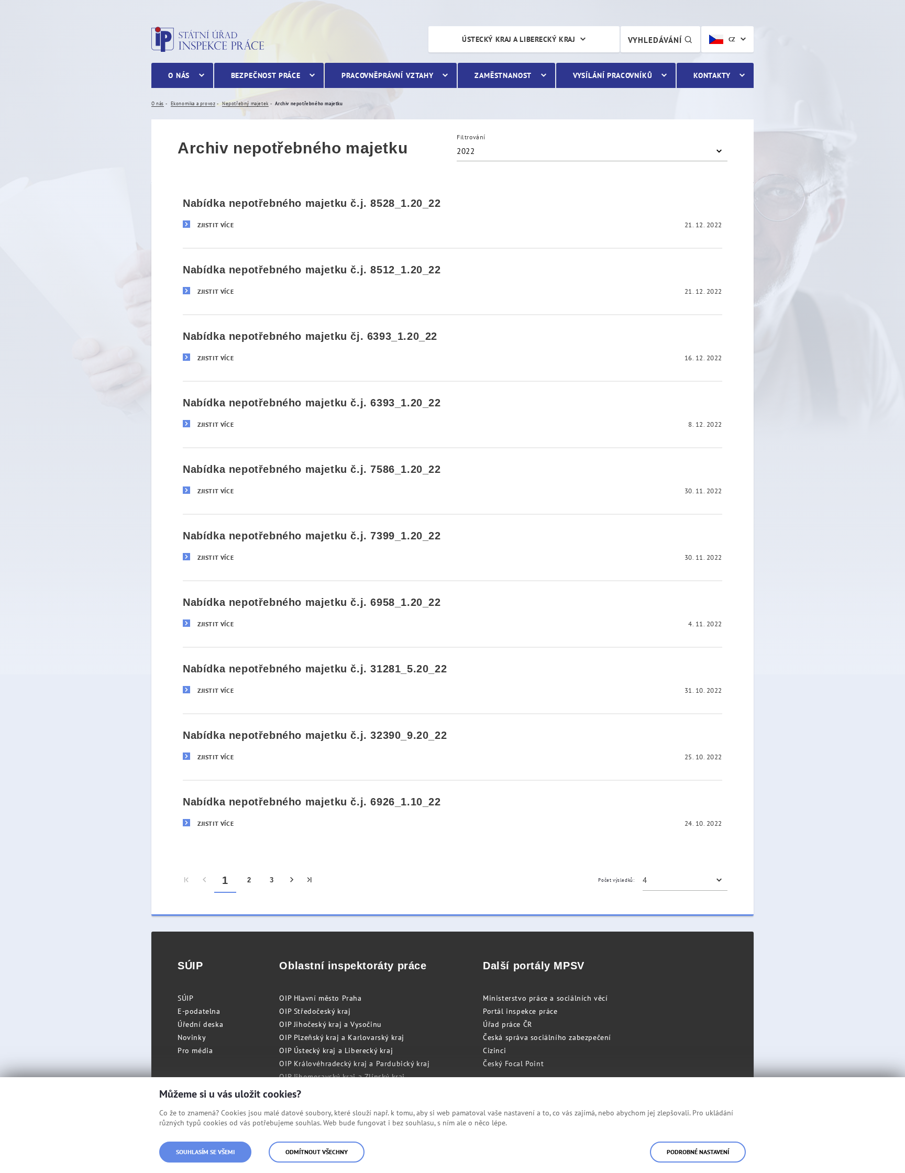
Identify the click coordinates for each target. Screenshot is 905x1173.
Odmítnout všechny (316, 1152)
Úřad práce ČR (507, 1024)
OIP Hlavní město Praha (320, 998)
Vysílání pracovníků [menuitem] (613, 75)
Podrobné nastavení (698, 1152)
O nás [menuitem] (179, 75)
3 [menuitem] (272, 880)
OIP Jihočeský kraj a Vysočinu (330, 1024)
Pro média (195, 1050)
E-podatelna (199, 1011)
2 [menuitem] (249, 880)
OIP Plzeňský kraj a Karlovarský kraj (341, 1037)
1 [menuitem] (225, 880)
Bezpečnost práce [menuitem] (266, 75)
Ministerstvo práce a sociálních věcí (545, 998)
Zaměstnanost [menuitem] (503, 75)
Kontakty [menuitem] (712, 75)
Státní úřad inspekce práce (207, 39)
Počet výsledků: (616, 880)
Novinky (192, 1037)
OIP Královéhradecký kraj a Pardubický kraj (354, 1063)
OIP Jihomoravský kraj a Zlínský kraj (342, 1076)
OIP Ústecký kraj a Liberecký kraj (336, 1050)
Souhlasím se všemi (205, 1152)
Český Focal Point (513, 1063)
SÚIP (185, 998)
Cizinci (494, 1050)
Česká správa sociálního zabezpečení (547, 1037)
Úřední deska (200, 1024)
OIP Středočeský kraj (314, 1011)
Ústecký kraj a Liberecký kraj (518, 39)
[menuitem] (186, 880)
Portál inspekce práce (520, 1011)
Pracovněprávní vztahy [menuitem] (387, 75)
